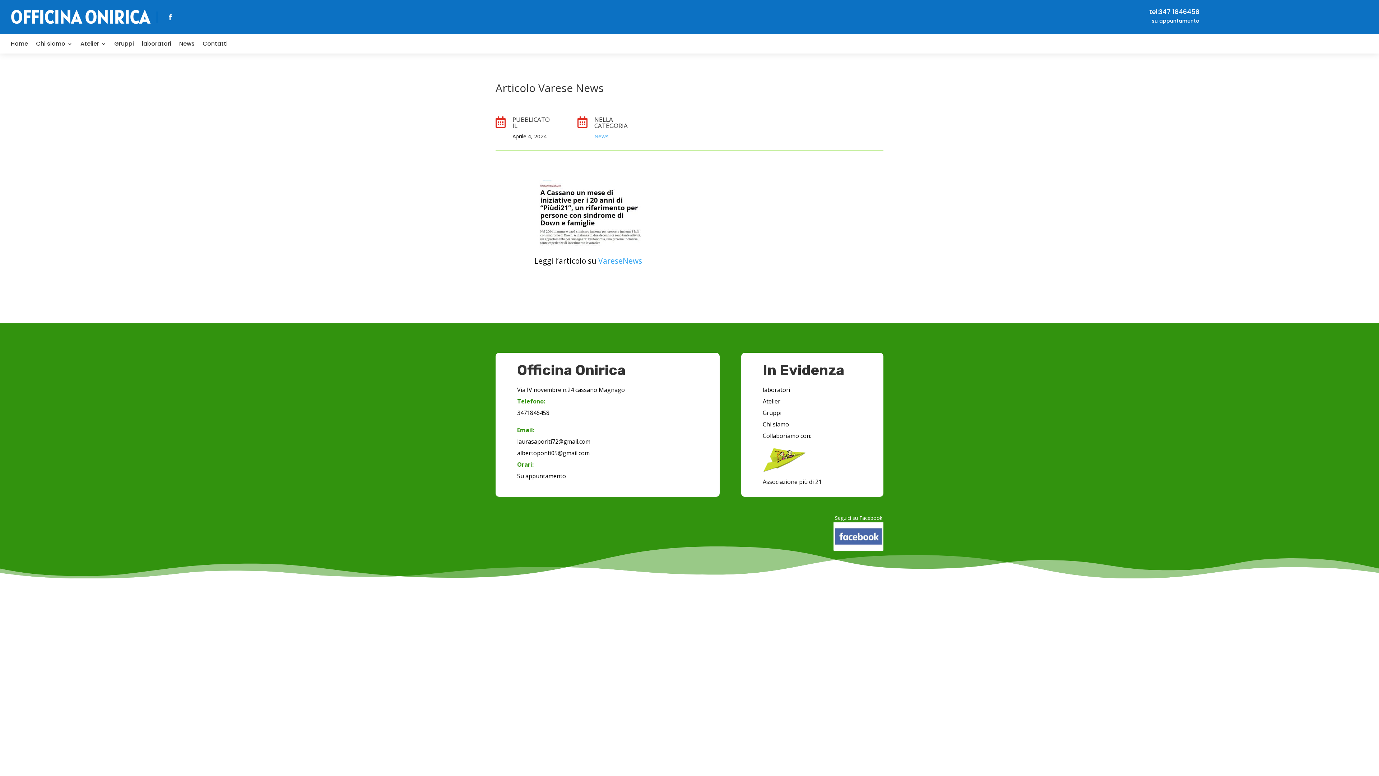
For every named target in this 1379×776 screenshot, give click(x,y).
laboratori (156, 44)
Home (19, 44)
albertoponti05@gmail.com (553, 453)
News (187, 44)
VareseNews (620, 261)
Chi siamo (50, 44)
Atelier (89, 44)
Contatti (215, 44)
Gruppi (124, 44)
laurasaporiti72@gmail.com (553, 441)
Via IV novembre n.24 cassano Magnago (571, 390)
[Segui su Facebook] (170, 17)
